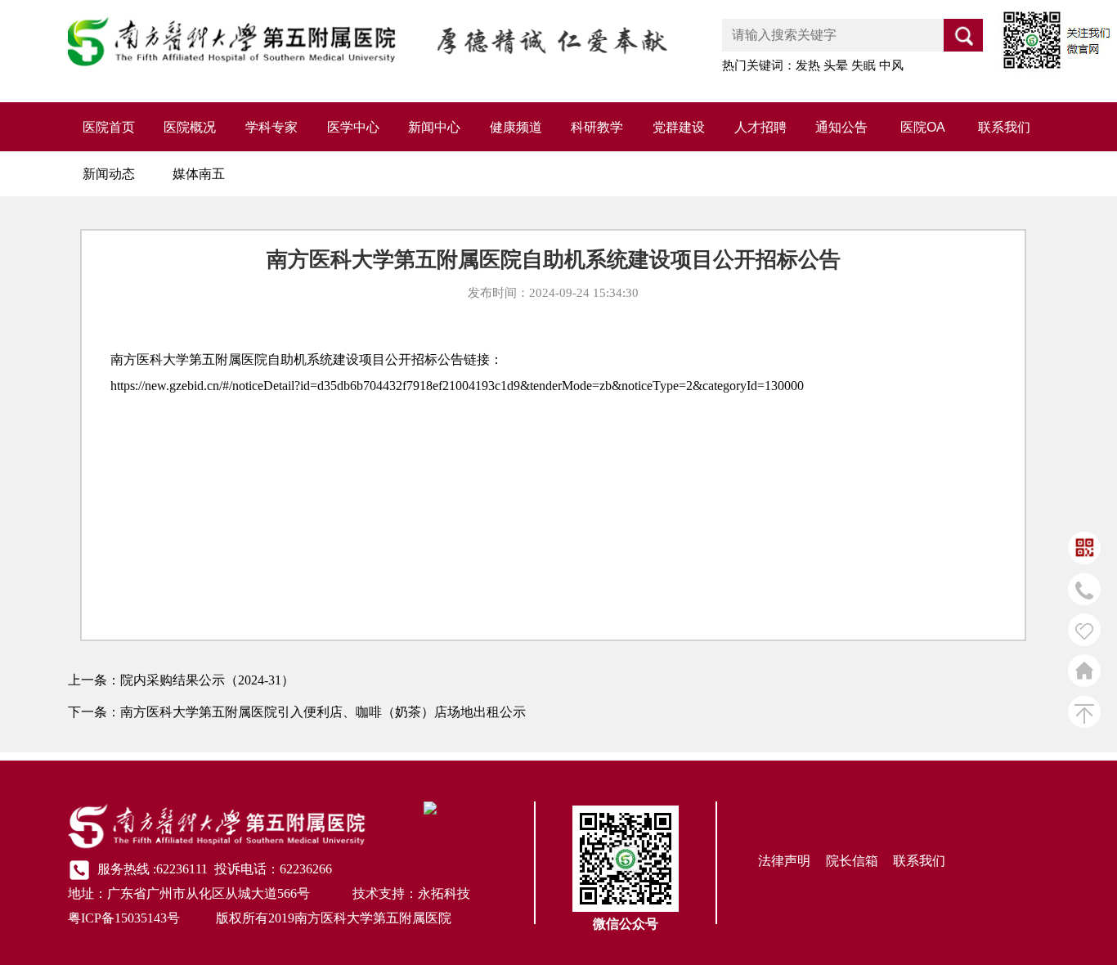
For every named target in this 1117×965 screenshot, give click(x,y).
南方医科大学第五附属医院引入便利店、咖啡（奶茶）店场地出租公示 (323, 712)
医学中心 (353, 127)
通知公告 (841, 127)
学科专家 (271, 127)
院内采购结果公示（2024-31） (207, 680)
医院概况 (190, 127)
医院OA (922, 127)
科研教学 (597, 127)
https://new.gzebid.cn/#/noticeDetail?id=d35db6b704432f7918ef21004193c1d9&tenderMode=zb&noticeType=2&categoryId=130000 (457, 386)
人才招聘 (760, 127)
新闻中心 (434, 127)
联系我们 (1004, 127)
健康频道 (516, 127)
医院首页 (109, 127)
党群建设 (679, 127)
